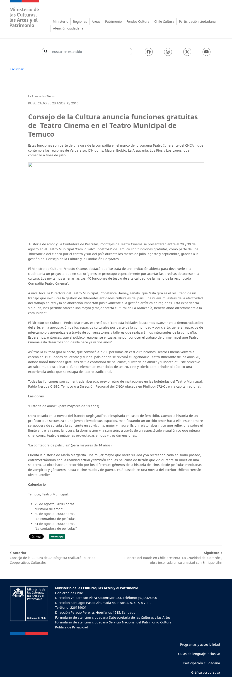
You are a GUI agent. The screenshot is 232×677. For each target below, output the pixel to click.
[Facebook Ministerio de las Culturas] (149, 52)
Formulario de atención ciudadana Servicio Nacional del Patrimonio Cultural (113, 622)
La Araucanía (36, 96)
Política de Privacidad (71, 627)
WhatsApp (57, 536)
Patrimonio (113, 21)
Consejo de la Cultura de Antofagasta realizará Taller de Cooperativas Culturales (52, 558)
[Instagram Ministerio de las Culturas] (168, 52)
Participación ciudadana (197, 21)
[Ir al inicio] (24, 14)
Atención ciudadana (68, 28)
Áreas (96, 21)
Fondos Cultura (138, 21)
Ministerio (60, 21)
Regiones (80, 21)
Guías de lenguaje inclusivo (199, 654)
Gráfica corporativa (205, 672)
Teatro (51, 96)
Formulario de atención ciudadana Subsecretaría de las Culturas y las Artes (112, 617)
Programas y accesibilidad (200, 644)
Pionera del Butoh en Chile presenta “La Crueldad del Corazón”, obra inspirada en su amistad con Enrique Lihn (173, 558)
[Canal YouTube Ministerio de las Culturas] (206, 52)
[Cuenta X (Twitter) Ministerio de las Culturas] (187, 52)
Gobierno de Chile (69, 593)
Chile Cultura (164, 21)
